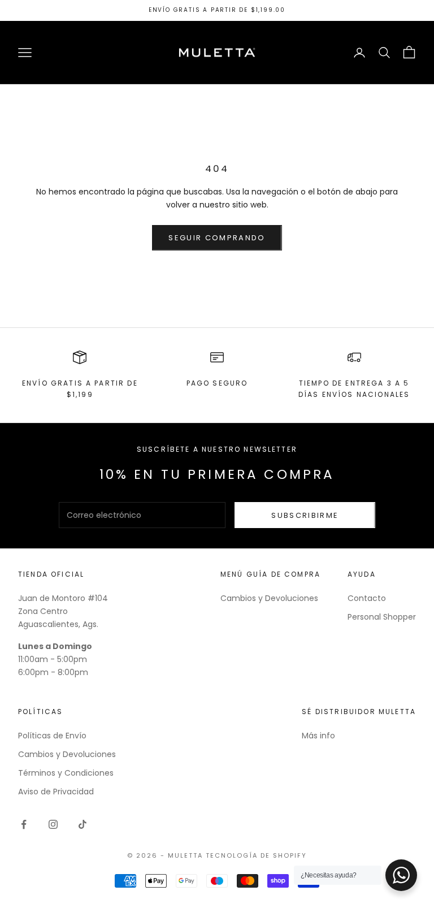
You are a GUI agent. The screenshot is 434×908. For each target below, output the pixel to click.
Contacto (367, 598)
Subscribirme (304, 515)
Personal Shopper (382, 616)
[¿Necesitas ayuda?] (401, 875)
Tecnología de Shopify (256, 855)
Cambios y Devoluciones (269, 598)
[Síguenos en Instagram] (53, 824)
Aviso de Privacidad (56, 791)
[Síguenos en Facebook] (23, 824)
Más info (318, 735)
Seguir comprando (216, 237)
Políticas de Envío (52, 735)
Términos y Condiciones (66, 773)
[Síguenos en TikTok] (82, 824)
